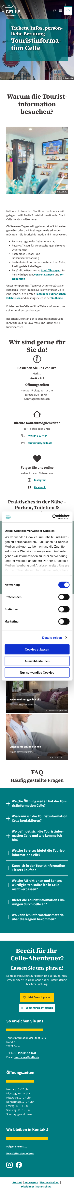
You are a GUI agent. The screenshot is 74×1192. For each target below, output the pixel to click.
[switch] (63, 597)
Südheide (57, 298)
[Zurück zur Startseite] (11, 11)
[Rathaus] (68, 10)
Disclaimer (27, 1187)
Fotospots (42, 294)
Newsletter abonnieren (20, 1154)
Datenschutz (43, 1187)
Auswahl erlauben (37, 661)
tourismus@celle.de (40, 443)
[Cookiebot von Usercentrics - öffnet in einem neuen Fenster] (52, 516)
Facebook (40, 487)
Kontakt (17, 1183)
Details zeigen (52, 637)
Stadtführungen (50, 271)
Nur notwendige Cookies (37, 672)
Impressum (31, 1183)
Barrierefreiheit (49, 1183)
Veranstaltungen (44, 275)
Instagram (40, 480)
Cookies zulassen (37, 649)
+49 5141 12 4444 (37, 436)
